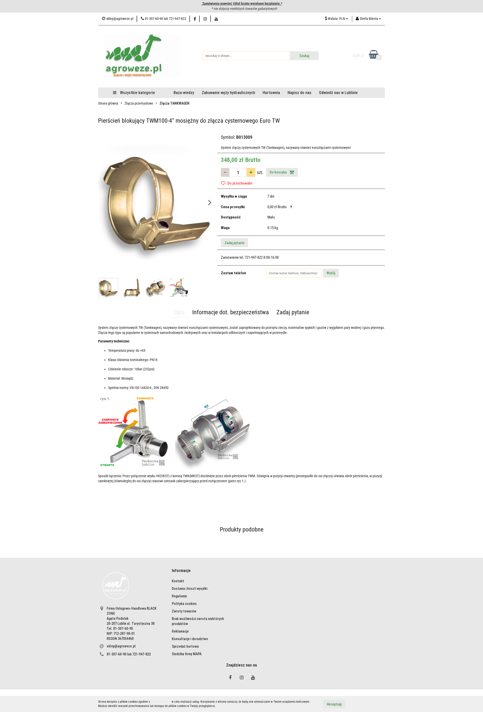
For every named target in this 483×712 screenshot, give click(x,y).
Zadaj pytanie (234, 243)
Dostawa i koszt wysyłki (189, 589)
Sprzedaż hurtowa (185, 646)
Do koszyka (279, 172)
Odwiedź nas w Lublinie (338, 92)
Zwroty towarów (184, 611)
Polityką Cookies (161, 701)
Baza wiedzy (184, 92)
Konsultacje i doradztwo (190, 639)
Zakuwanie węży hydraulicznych (228, 92)
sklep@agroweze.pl (121, 646)
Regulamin (179, 596)
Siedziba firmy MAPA (187, 654)
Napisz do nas (299, 92)
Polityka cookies (184, 604)
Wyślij (331, 273)
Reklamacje (180, 631)
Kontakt (178, 581)
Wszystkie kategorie (137, 92)
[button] (181, 570)
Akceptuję (334, 704)
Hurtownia (271, 92)
